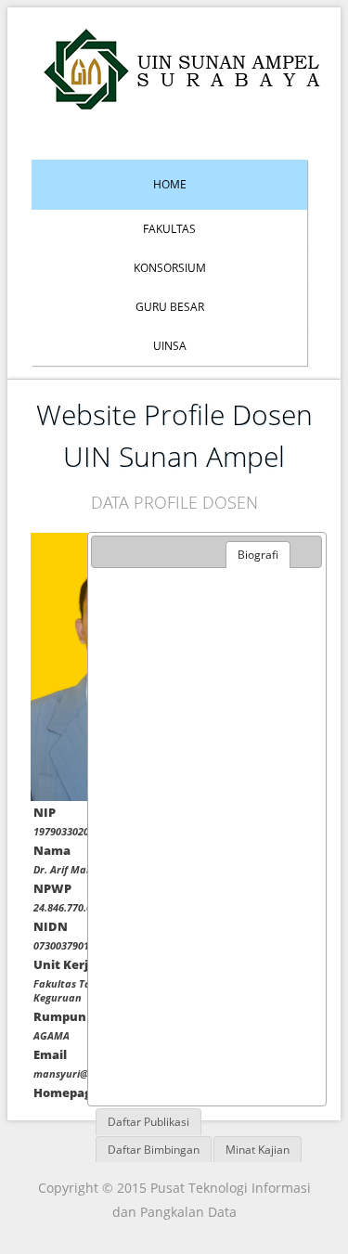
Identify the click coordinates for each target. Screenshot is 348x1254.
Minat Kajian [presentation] (258, 1149)
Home (170, 184)
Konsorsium (170, 268)
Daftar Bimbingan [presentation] (154, 1149)
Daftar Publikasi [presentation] (148, 1122)
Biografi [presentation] (258, 554)
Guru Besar (169, 307)
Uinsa (170, 346)
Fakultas (169, 229)
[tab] (258, 555)
